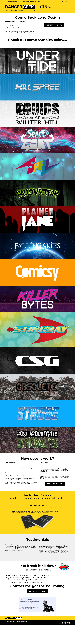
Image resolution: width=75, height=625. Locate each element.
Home (54, 1)
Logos (63, 1)
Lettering (59, 1)
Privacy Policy (8, 623)
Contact (68, 1)
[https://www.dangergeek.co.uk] (20, 7)
